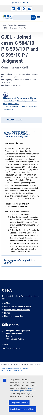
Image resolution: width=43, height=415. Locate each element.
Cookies (25, 368)
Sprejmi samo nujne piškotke (22, 409)
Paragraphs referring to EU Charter (18, 261)
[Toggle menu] (38, 17)
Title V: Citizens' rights (11, 107)
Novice (7, 313)
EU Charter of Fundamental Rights (19, 98)
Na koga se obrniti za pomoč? (17, 310)
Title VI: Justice (9, 101)
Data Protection (6, 370)
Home (4, 25)
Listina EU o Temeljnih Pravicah (17, 306)
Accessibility (18, 370)
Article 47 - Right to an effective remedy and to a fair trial (20, 102)
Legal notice (17, 368)
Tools (10, 25)
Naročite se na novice (13, 316)
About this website (7, 368)
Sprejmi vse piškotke (19, 402)
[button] (13, 8)
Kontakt (5, 344)
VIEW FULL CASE (14, 120)
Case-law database (20, 25)
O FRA (7, 303)
